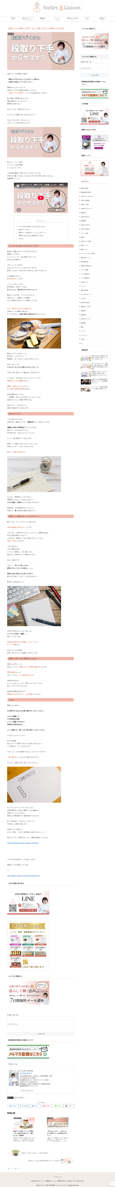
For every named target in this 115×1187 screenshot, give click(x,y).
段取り (22, 1097)
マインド (11, 1097)
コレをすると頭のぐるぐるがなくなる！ (32, 226)
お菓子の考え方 (85, 216)
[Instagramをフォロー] (23, 1091)
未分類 (83, 339)
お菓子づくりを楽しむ (87, 196)
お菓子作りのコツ (86, 319)
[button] (68, 1106)
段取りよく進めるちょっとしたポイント (32, 232)
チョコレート (84, 335)
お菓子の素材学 (85, 229)
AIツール (83, 286)
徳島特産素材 (84, 290)
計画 (17, 1097)
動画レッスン (84, 249)
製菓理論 (83, 323)
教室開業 (83, 221)
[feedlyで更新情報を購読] (30, 1091)
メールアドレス (12, 1024)
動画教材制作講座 (86, 192)
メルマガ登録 (67, 1181)
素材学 (83, 237)
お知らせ (83, 298)
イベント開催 (84, 270)
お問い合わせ (80, 1181)
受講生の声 (60, 1181)
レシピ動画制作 (85, 278)
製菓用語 (83, 212)
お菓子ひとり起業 (86, 241)
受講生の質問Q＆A (86, 265)
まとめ (21, 238)
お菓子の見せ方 (85, 225)
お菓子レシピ (84, 282)
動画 (82, 327)
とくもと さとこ (26, 1073)
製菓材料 (83, 310)
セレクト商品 (84, 233)
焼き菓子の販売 (85, 302)
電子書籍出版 (84, 261)
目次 (38, 221)
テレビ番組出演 (85, 274)
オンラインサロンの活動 (88, 253)
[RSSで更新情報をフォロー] (32, 1091)
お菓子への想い (85, 204)
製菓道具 (83, 314)
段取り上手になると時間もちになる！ (31, 235)
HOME (33, 1181)
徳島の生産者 (84, 188)
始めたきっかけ (24, 229)
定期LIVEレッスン (86, 257)
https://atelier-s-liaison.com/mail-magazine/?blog (23, 876)
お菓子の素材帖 (85, 200)
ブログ (74, 1181)
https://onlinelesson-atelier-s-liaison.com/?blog (22, 843)
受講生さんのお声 (86, 306)
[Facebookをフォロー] (21, 1091)
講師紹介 (48, 1181)
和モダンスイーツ (40, 1181)
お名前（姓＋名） (13, 1015)
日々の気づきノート (86, 294)
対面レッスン (84, 245)
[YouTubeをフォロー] (25, 1091)
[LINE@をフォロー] (28, 1091)
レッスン (54, 1181)
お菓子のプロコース (86, 208)
